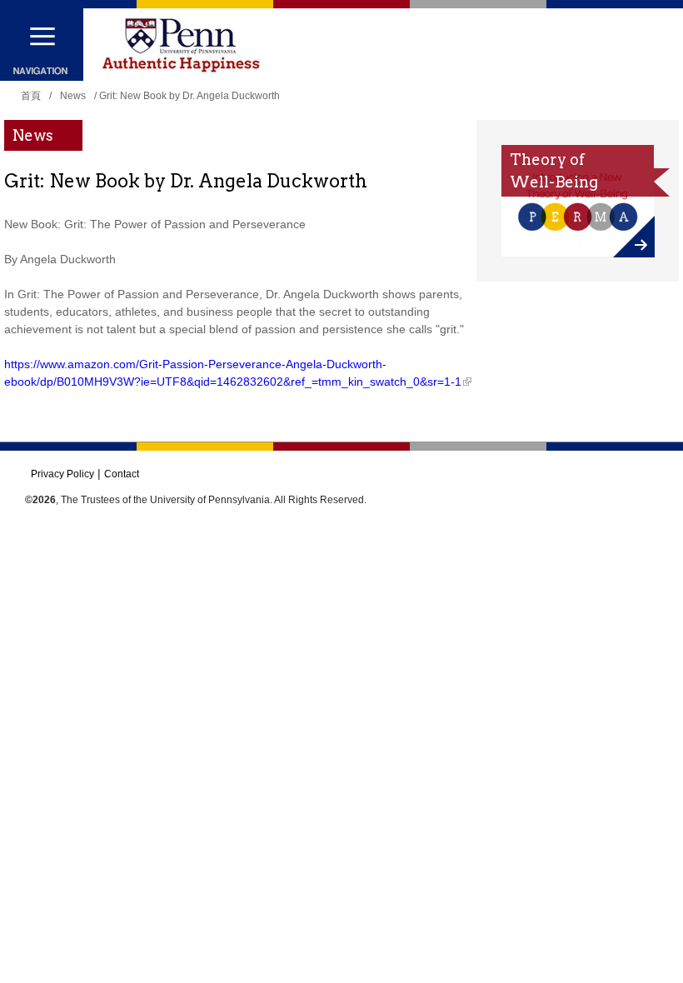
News (73, 96)
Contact (121, 474)
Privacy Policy (62, 474)
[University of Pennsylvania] (181, 45)
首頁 (31, 96)
